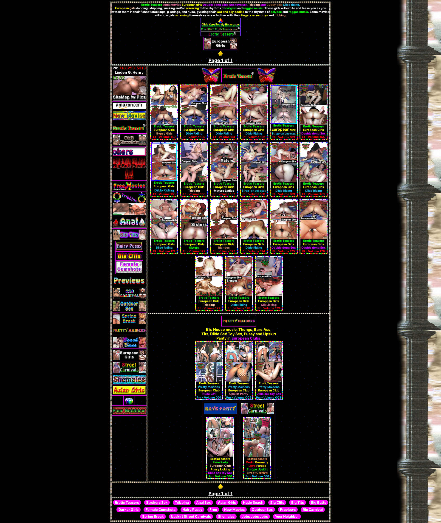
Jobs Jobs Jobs (255, 516)
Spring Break (153, 516)
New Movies (234, 509)
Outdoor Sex (262, 509)
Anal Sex (203, 502)
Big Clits (277, 502)
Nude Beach (253, 502)
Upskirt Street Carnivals (191, 516)
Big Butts (318, 502)
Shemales (226, 516)
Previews (288, 509)
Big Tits (297, 502)
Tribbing (182, 502)
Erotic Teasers (127, 502)
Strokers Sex (157, 502)
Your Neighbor (287, 516)
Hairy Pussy (192, 509)
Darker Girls (129, 509)
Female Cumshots (160, 509)
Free (213, 509)
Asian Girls (227, 502)
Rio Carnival (313, 509)
